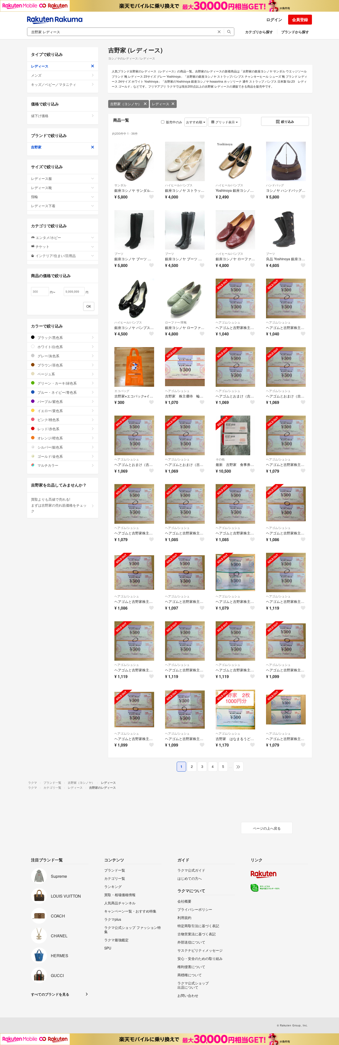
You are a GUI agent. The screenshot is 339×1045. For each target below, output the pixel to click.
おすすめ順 (194, 122)
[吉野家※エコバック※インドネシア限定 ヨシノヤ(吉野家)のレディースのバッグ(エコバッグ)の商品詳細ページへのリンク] (134, 367)
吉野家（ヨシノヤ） (125, 103)
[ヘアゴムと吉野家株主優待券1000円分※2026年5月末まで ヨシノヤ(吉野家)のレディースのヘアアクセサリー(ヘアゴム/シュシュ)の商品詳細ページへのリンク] (286, 572)
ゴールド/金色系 (49, 456)
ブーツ (118, 253)
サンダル (120, 185)
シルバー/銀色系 (49, 447)
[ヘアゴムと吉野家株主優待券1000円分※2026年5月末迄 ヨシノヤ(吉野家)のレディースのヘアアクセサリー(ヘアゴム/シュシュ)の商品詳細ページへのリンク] (235, 298)
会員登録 (300, 19)
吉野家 (36, 146)
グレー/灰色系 (47, 355)
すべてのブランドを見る (50, 994)
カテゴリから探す (259, 31)
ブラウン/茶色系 (49, 364)
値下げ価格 (39, 115)
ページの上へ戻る (267, 828)
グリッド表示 (225, 122)
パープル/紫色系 (49, 401)
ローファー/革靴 (176, 322)
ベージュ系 (45, 373)
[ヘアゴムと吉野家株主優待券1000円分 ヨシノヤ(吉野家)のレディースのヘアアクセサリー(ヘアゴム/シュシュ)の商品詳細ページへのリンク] (235, 572)
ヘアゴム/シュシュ (228, 322)
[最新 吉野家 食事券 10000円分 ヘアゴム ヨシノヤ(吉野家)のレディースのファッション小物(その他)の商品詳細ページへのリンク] (235, 435)
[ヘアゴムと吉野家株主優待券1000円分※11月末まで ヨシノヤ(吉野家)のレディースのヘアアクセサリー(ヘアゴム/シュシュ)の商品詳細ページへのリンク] (286, 709)
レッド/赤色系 (47, 428)
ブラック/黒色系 (49, 337)
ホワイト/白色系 (49, 346)
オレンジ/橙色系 (49, 437)
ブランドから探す (295, 31)
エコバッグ (121, 391)
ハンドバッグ (275, 185)
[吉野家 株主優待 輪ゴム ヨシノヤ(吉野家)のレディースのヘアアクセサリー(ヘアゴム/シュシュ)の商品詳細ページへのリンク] (185, 367)
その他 (220, 459)
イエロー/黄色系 (49, 410)
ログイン (274, 19)
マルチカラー (47, 465)
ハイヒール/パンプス (179, 185)
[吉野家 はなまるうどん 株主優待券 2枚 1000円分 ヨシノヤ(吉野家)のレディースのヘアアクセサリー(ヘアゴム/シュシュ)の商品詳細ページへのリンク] (235, 709)
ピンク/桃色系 (47, 419)
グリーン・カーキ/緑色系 (56, 383)
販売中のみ (174, 122)
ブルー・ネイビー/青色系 (56, 392)
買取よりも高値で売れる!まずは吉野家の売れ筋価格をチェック (59, 505)
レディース (160, 103)
